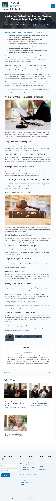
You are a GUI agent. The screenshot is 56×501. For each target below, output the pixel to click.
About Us (41, 463)
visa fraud (35, 159)
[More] (9, 339)
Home (40, 460)
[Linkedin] (28, 336)
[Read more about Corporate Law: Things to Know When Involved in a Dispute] (15, 390)
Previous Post (6, 372)
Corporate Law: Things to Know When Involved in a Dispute (14, 403)
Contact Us (41, 466)
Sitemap (43, 498)
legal (38, 59)
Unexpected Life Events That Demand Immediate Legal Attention (27, 482)
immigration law (35, 74)
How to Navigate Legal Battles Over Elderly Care (14, 435)
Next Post (51, 372)
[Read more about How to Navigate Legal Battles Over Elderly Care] (15, 422)
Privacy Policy (42, 469)
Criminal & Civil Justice (34, 32)
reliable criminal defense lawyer (14, 289)
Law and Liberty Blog (11, 9)
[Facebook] (9, 336)
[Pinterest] (37, 336)
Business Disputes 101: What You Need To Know (39, 403)
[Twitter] (19, 336)
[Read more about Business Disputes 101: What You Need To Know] (40, 390)
